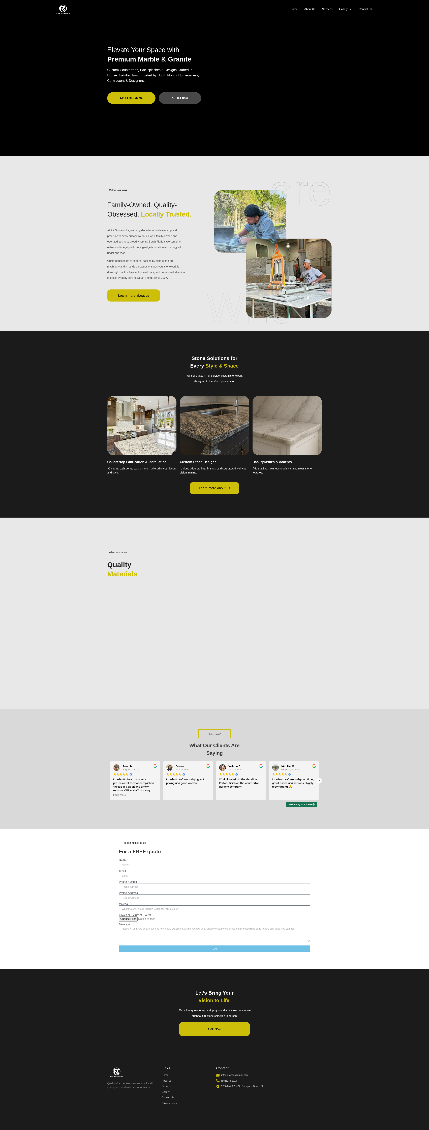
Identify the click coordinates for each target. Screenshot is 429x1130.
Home (294, 9)
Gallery (343, 9)
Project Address (128, 893)
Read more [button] (119, 795)
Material (124, 904)
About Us (309, 9)
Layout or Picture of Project (135, 915)
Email (122, 871)
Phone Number (128, 882)
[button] (319, 780)
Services (327, 9)
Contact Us (365, 9)
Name (122, 859)
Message (124, 924)
